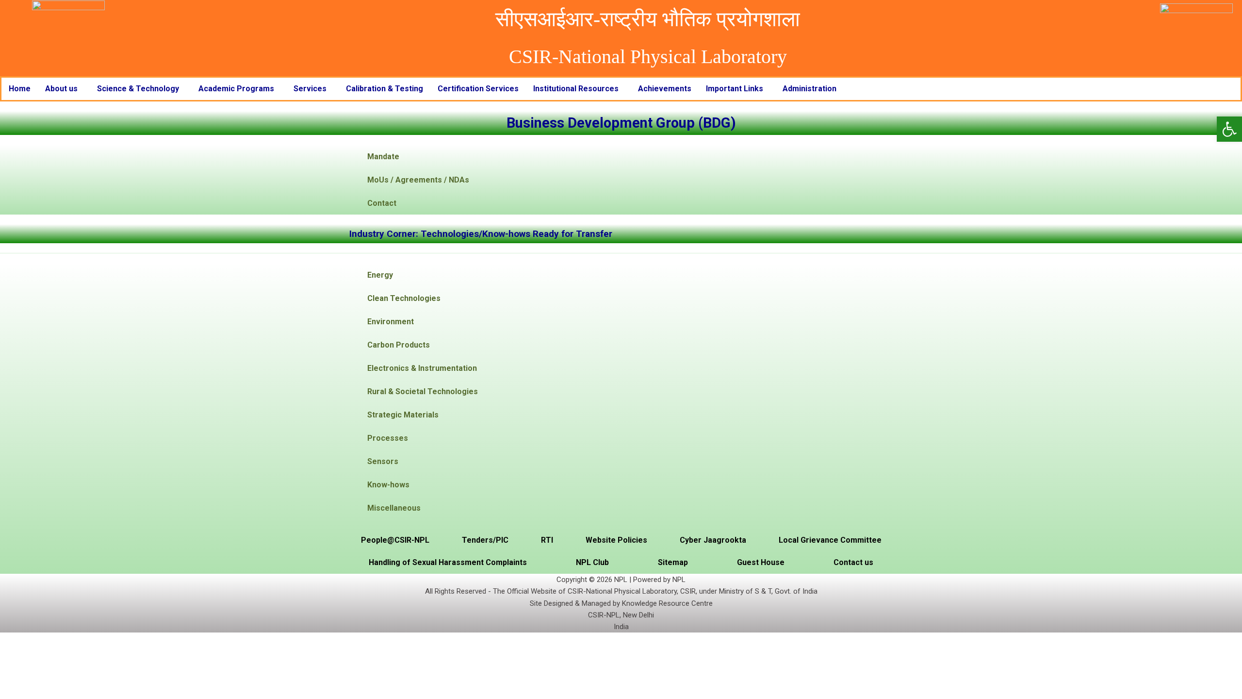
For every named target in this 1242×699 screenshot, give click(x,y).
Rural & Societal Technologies (422, 391)
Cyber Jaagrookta (713, 540)
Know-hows (388, 484)
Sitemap (673, 562)
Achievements (664, 88)
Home (20, 88)
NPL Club (592, 562)
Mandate (383, 156)
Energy (380, 275)
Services (310, 88)
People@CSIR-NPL (395, 540)
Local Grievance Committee (830, 540)
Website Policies (616, 540)
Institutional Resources (576, 88)
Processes (387, 438)
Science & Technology (138, 88)
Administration (809, 88)
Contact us (853, 562)
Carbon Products (398, 345)
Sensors (382, 461)
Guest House (760, 562)
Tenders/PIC (485, 540)
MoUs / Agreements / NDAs (418, 179)
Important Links (734, 88)
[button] (64, 89)
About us (61, 88)
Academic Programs (236, 88)
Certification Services (478, 88)
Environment (390, 321)
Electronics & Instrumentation (422, 368)
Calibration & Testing (384, 88)
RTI (547, 540)
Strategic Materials (403, 414)
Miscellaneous (394, 508)
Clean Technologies (404, 298)
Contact (381, 203)
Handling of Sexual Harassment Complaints (448, 562)
